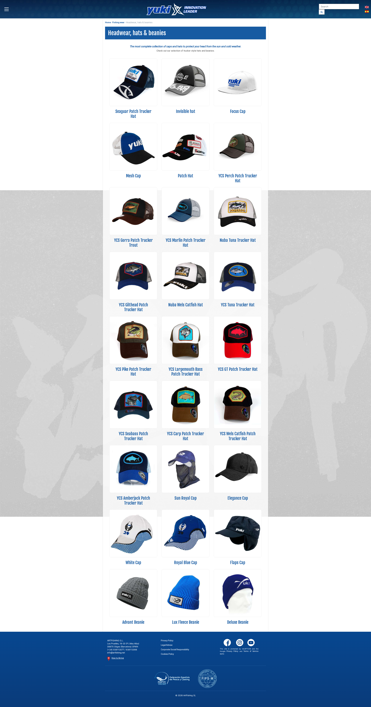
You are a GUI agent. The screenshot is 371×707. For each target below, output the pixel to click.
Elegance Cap (238, 498)
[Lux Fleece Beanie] (185, 593)
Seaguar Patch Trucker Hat (133, 114)
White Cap (133, 562)
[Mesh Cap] (133, 146)
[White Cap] (133, 533)
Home (108, 22)
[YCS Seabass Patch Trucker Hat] (133, 404)
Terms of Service (250, 651)
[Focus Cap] (237, 82)
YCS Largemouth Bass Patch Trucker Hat (186, 372)
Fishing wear (118, 22)
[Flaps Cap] (237, 533)
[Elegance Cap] (237, 469)
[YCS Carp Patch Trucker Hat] (185, 404)
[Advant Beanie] (133, 593)
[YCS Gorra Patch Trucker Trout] (133, 211)
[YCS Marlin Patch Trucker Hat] (185, 211)
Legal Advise (166, 645)
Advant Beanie (133, 622)
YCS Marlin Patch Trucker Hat (185, 243)
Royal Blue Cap (185, 562)
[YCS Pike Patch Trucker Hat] (133, 340)
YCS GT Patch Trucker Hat (238, 369)
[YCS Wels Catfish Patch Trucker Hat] (237, 404)
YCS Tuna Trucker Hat (237, 304)
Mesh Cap (133, 175)
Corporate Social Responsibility (175, 649)
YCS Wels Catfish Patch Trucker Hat (237, 436)
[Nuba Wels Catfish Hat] (185, 275)
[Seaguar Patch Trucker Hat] (133, 82)
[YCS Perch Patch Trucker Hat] (237, 146)
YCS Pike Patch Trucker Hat (133, 372)
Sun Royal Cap (185, 498)
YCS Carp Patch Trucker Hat (185, 436)
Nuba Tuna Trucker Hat (238, 240)
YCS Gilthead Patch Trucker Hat (133, 307)
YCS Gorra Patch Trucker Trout (133, 243)
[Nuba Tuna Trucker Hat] (237, 211)
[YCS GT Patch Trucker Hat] (237, 340)
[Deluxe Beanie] (237, 593)
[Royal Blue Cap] (185, 533)
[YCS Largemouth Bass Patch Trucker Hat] (185, 340)
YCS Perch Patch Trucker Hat (237, 178)
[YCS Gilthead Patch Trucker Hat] (133, 275)
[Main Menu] (6, 9)
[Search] (322, 12)
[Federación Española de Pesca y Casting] (172, 678)
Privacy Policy (167, 640)
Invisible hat (185, 111)
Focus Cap (237, 111)
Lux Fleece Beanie (185, 622)
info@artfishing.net (116, 653)
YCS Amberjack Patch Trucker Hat (133, 501)
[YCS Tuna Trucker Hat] (237, 275)
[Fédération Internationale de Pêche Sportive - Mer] (207, 678)
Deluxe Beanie (237, 622)
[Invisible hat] (185, 82)
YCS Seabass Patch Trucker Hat (133, 436)
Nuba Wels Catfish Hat (185, 304)
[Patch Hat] (185, 146)
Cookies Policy (167, 654)
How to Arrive (118, 658)
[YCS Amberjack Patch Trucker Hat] (133, 469)
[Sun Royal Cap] (185, 469)
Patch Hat (185, 175)
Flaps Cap (237, 562)
